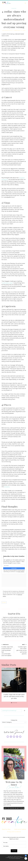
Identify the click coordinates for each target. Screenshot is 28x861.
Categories (14, 720)
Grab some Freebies (20, 829)
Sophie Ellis (8, 30)
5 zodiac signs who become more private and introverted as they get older (14, 696)
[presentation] (14, 680)
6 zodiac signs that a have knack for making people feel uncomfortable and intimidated (7, 650)
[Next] (24, 684)
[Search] (24, 710)
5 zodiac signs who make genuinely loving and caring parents (21, 649)
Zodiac (14, 8)
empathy (7, 486)
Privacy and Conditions (14, 831)
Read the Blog (6, 829)
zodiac (4, 602)
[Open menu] (25, 3)
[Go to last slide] (4, 684)
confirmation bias (7, 283)
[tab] (11, 702)
